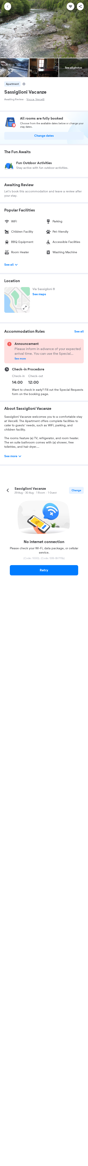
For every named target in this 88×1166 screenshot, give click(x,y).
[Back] (7, 6)
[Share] (80, 6)
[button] (17, 300)
